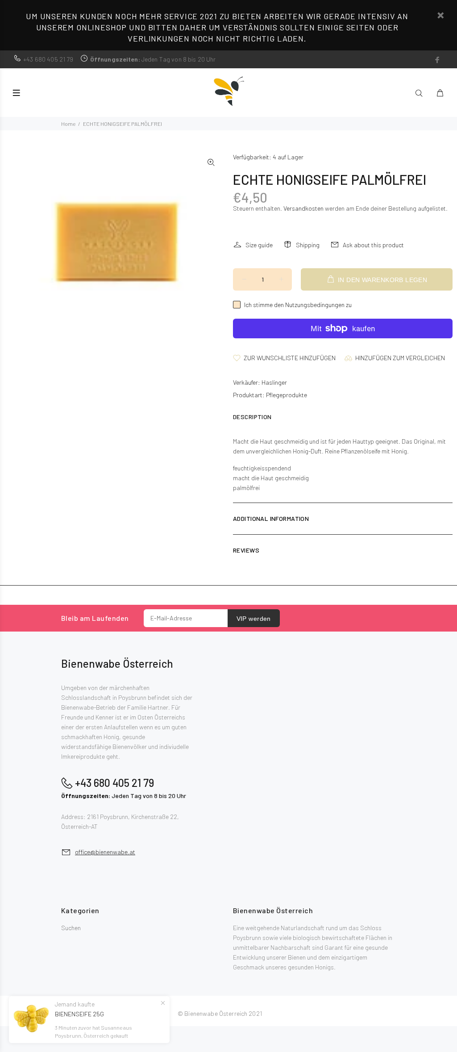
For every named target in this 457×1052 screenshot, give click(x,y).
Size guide (259, 245)
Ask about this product (373, 245)
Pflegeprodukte (286, 395)
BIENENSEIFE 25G (79, 1014)
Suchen (71, 927)
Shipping (308, 245)
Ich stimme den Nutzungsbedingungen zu (298, 304)
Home (68, 124)
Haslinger (274, 382)
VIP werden (254, 618)
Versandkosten (303, 208)
